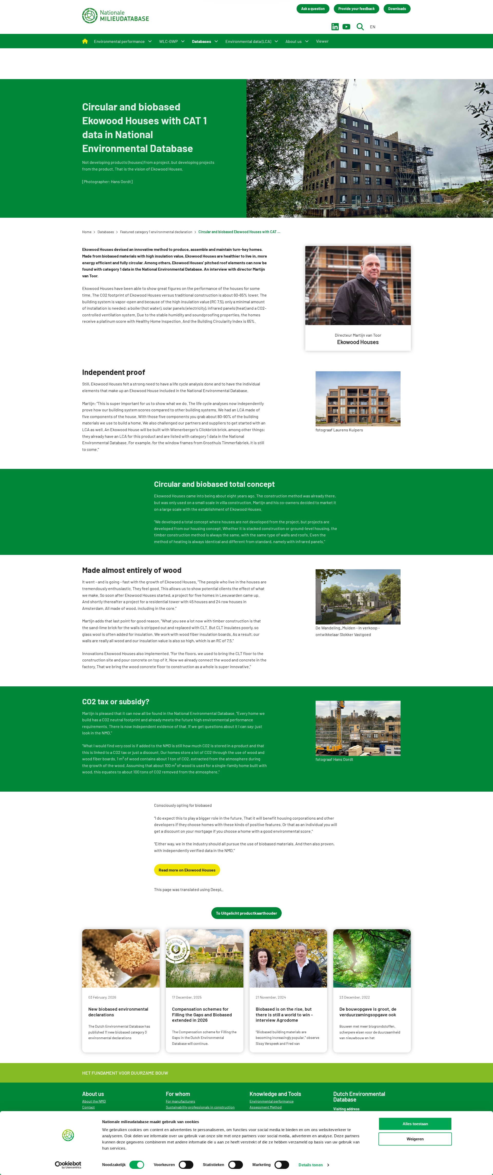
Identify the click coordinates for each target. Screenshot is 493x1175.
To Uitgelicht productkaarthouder (246, 913)
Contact (88, 1107)
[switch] (186, 1165)
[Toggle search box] (360, 26)
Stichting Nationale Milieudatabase (115, 15)
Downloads (397, 8)
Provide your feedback (356, 8)
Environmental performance (271, 1101)
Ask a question (313, 8)
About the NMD (94, 1101)
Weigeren (415, 1139)
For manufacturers (180, 1101)
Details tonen (311, 1165)
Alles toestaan (415, 1124)
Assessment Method (266, 1107)
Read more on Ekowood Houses (187, 869)
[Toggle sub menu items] (150, 41)
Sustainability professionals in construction (200, 1107)
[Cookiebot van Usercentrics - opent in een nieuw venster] (68, 1165)
